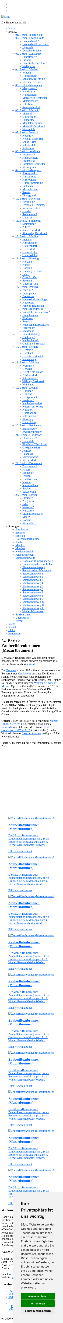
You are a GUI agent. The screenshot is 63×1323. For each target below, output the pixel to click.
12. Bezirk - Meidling (27, 236)
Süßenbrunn (29, 491)
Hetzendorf (28, 249)
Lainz (25, 274)
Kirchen (19, 542)
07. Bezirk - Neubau (26, 132)
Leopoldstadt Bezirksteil (35, 44)
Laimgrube (28, 119)
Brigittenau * (29, 428)
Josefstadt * (28, 154)
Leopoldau (28, 453)
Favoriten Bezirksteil (33, 204)
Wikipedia (7, 727)
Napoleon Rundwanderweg (37, 560)
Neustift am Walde (32, 371)
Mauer (26, 516)
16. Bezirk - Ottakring (27, 334)
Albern (26, 226)
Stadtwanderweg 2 (32, 576)
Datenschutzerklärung (27, 538)
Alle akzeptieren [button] (37, 1296)
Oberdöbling (29, 412)
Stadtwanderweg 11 (33, 605)
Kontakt (12, 627)
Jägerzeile (27, 47)
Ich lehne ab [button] (38, 1303)
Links (11, 630)
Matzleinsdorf (30, 100)
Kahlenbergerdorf (32, 403)
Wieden (33, 664)
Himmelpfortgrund (32, 182)
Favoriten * (28, 201)
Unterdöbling (29, 422)
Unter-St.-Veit (30, 283)
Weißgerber (28, 66)
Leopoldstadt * (30, 41)
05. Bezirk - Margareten (28, 85)
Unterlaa (27, 217)
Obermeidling (30, 252)
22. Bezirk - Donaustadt (28, 463)
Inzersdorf (28, 507)
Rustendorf (28, 327)
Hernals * (27, 349)
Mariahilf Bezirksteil (33, 126)
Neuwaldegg (29, 359)
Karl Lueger (24, 673)
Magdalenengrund (32, 122)
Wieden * (27, 72)
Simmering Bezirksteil (34, 233)
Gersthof (27, 368)
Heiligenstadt (29, 397)
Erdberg (26, 59)
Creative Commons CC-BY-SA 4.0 (26, 729)
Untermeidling (30, 255)
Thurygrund (29, 195)
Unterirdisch (22, 617)
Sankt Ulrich (29, 141)
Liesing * (27, 497)
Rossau (26, 192)
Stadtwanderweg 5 (32, 586)
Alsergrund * (29, 173)
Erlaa (25, 504)
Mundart (20, 548)
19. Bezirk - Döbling (26, 387)
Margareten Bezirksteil (34, 97)
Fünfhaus (27, 318)
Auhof (26, 264)
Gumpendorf (29, 116)
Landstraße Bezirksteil (34, 63)
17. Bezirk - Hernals (26, 346)
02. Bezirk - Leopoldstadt (29, 37)
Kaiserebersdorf (31, 230)
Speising (27, 280)
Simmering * (29, 223)
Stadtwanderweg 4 (32, 583)
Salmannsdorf (30, 378)
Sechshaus (28, 330)
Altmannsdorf (30, 242)
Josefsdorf (28, 400)
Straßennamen (23, 614)
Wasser (19, 620)
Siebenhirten (29, 523)
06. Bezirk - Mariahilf (27, 110)
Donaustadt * (29, 466)
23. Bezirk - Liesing (26, 494)
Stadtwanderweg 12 (33, 608)
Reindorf (27, 321)
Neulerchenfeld (30, 340)
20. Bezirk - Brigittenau (28, 425)
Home (11, 28)
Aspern (26, 469)
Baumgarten (29, 293)
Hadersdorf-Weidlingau (35, 299)
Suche (11, 623)
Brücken (20, 535)
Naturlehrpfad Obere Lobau (37, 564)
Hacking (27, 267)
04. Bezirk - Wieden (26, 69)
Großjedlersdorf (31, 447)
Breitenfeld (28, 160)
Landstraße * (29, 56)
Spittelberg (28, 148)
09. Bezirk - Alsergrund (28, 170)
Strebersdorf (29, 460)
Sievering (27, 419)
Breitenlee (28, 472)
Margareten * (29, 88)
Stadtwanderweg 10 (33, 601)
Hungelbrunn (29, 75)
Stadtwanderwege (25, 557)
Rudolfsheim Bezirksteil (35, 324)
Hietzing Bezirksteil (33, 271)
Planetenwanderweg (33, 567)
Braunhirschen (30, 315)
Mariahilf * (28, 113)
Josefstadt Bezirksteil (34, 163)
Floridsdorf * (29, 438)
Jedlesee (26, 450)
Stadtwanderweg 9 (32, 598)
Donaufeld (28, 441)
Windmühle (28, 129)
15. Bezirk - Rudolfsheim (29, 308)
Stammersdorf (30, 456)
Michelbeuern (30, 189)
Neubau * (27, 135)
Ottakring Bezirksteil (33, 343)
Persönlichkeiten (24, 554)
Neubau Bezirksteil (33, 138)
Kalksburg (28, 510)
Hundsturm (28, 91)
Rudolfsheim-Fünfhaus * (36, 312)
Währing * (28, 365)
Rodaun (26, 519)
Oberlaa (26, 211)
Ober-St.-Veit (29, 277)
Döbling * (28, 390)
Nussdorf (27, 409)
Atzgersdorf (29, 501)
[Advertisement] (31, 782)
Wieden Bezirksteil (32, 82)
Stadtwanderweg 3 (32, 579)
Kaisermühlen (30, 485)
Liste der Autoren (31, 733)
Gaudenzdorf (29, 245)
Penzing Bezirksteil (33, 305)
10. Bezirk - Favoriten (27, 198)
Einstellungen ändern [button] (38, 1310)
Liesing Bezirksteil (32, 513)
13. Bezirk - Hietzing (27, 258)
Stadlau (26, 488)
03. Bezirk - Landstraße (28, 53)
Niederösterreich (24, 551)
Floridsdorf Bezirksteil (34, 444)
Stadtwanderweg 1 (32, 573)
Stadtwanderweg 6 (32, 589)
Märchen (20, 545)
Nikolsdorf (28, 104)
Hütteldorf (28, 302)
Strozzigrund (29, 167)
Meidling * (28, 239)
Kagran (26, 482)
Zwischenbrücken (32, 50)
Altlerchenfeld (30, 157)
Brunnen (20, 532)
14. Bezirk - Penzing (26, 286)
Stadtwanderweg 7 (32, 592)
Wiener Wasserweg (33, 611)
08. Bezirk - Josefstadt (27, 151)
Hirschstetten (29, 479)
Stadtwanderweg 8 (32, 595)
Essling (26, 475)
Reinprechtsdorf (31, 107)
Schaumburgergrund (33, 78)
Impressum (14, 633)
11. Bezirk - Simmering (28, 220)
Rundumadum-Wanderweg (37, 570)
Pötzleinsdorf (29, 375)
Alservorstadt (29, 179)
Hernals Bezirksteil (32, 356)
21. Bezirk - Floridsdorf (28, 434)
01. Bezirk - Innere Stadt (29, 34)
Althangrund (29, 176)
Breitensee (28, 296)
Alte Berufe (21, 529)
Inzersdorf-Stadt (31, 208)
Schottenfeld (29, 145)
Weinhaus (27, 384)
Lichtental (27, 185)
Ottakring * (28, 337)
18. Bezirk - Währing (27, 362)
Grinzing (27, 393)
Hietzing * (28, 261)
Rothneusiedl (29, 214)
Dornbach (27, 352)
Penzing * (27, 289)
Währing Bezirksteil (33, 381)
